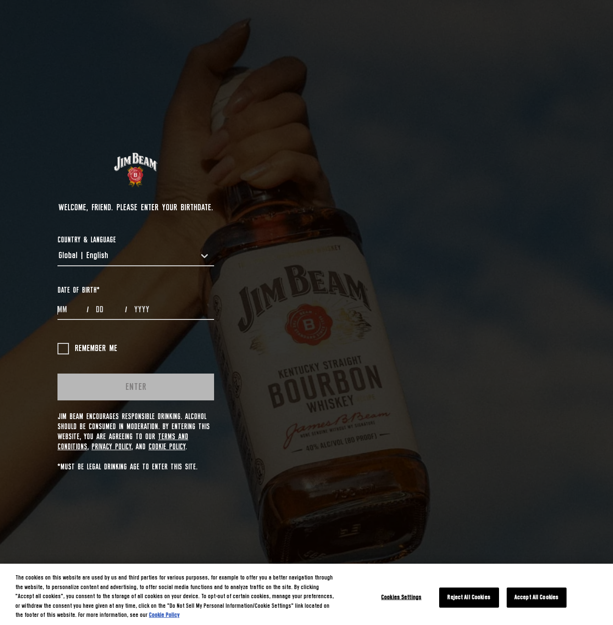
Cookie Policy (166, 447)
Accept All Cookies (536, 597)
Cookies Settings (401, 597)
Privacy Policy (111, 447)
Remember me (96, 348)
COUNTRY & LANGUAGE (86, 240)
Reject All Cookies (468, 597)
